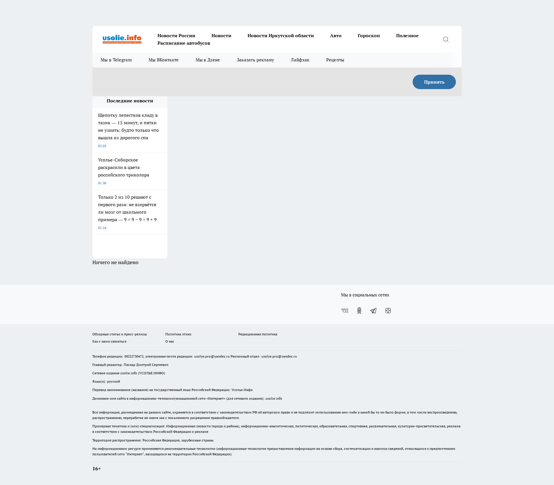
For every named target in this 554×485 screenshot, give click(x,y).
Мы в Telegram (116, 60)
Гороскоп (369, 35)
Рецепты (335, 60)
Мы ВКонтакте (164, 60)
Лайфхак (300, 60)
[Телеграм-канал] (373, 310)
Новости (221, 35)
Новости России (176, 35)
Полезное (407, 35)
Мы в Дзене (208, 60)
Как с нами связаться (109, 341)
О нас (169, 341)
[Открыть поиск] (446, 39)
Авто (336, 35)
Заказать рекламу (255, 60)
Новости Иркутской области (281, 35)
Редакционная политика (257, 334)
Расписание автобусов (184, 43)
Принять (434, 82)
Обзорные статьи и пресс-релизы (119, 334)
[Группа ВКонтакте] (345, 310)
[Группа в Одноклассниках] (359, 310)
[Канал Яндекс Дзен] (388, 310)
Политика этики (178, 334)
